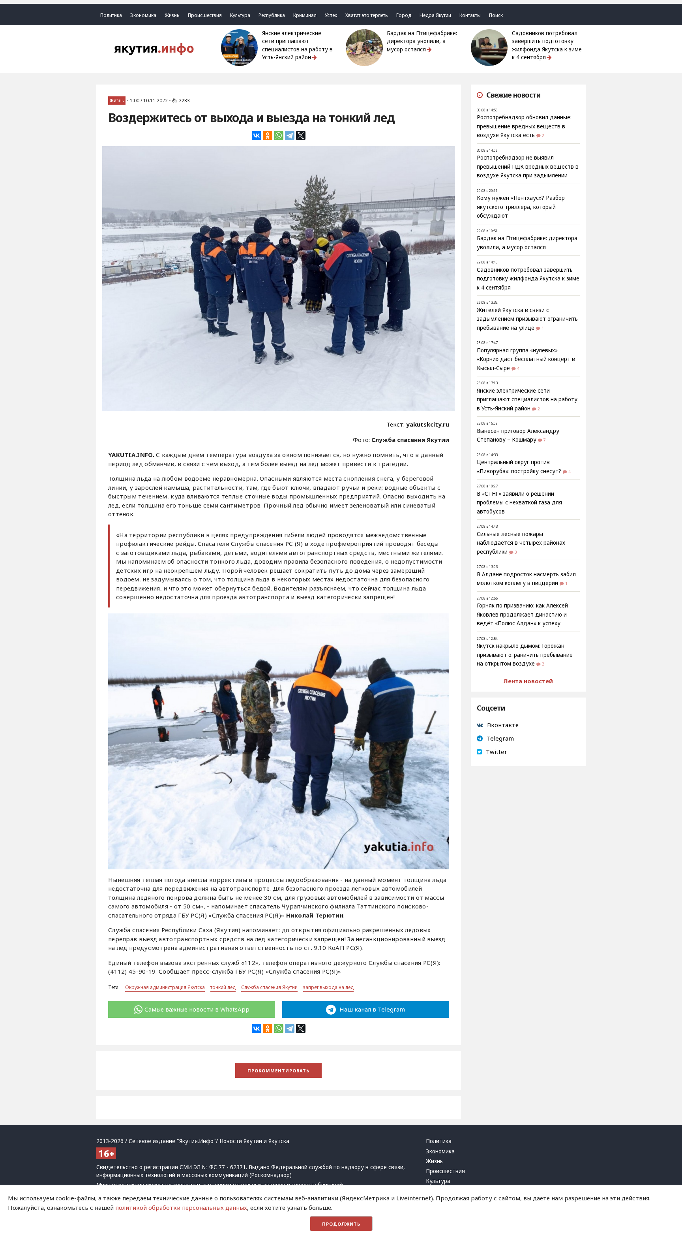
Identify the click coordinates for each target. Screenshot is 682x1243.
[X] (300, 135)
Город (403, 15)
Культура (240, 15)
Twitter (496, 752)
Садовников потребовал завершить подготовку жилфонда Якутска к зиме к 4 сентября (547, 45)
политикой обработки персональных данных (181, 1207)
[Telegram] (289, 135)
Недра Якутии (435, 15)
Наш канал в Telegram (371, 1009)
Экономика (143, 15)
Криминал (305, 15)
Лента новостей (528, 681)
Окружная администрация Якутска (165, 987)
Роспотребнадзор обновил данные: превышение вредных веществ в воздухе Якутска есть (524, 126)
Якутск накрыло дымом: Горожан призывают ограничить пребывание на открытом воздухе (525, 654)
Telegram (500, 738)
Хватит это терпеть (366, 15)
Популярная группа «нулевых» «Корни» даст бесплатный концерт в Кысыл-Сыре (526, 359)
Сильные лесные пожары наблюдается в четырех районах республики (521, 542)
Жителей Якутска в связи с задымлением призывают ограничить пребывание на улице (527, 319)
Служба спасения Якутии (269, 987)
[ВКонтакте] (256, 135)
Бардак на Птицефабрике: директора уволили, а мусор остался (422, 41)
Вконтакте (503, 725)
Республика (272, 15)
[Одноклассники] (267, 135)
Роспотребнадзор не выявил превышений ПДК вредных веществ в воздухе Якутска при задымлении (528, 166)
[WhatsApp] (278, 135)
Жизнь (172, 15)
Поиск (496, 15)
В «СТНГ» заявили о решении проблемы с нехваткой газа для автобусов (519, 502)
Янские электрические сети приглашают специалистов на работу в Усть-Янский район (297, 45)
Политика (111, 15)
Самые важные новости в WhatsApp (196, 1009)
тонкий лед (223, 987)
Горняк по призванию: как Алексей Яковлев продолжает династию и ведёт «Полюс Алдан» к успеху (522, 614)
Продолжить (341, 1224)
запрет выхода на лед (328, 987)
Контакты (470, 15)
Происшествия (205, 15)
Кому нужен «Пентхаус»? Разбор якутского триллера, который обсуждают (521, 206)
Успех (331, 15)
